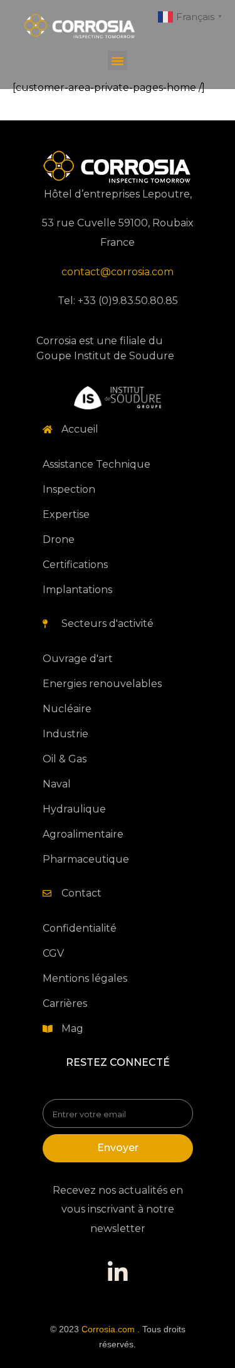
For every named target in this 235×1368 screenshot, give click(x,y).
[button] (118, 61)
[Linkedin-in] (118, 1272)
